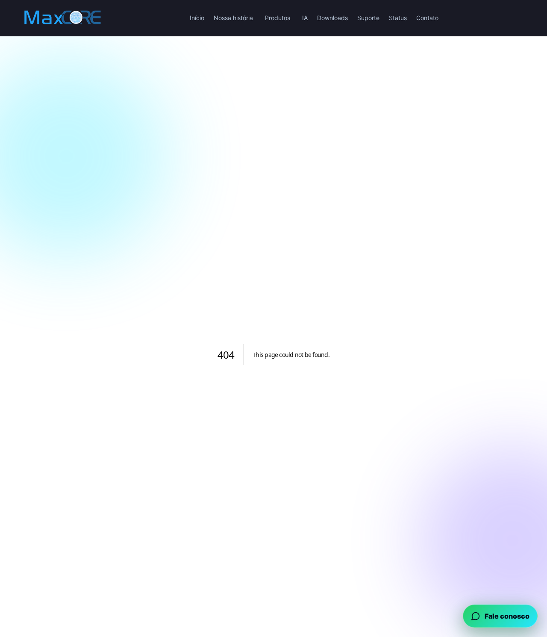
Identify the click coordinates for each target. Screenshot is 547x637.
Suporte (368, 17)
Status (398, 17)
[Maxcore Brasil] (62, 18)
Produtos (277, 17)
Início (197, 17)
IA (305, 17)
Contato (427, 17)
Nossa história (233, 17)
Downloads (332, 17)
